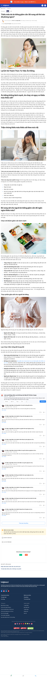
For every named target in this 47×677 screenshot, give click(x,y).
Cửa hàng (3, 599)
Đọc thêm (4, 410)
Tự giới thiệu (26, 605)
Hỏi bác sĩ (43, 401)
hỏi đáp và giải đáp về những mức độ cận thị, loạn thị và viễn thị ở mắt (20, 498)
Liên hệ (25, 613)
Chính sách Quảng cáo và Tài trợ (7, 611)
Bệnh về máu (3, 8)
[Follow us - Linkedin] (6, 591)
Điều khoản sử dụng (4, 605)
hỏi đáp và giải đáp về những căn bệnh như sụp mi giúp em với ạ (19, 475)
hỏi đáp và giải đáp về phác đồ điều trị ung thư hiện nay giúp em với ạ (20, 450)
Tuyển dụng (26, 609)
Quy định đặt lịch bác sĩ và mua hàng (8, 617)
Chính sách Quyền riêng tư (6, 607)
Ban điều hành (26, 607)
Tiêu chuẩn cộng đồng (5, 615)
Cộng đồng (26, 597)
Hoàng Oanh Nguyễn (7, 23)
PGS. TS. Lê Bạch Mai (16, 20)
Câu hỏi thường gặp (4, 613)
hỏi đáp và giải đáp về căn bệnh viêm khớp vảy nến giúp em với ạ (19, 439)
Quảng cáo (26, 611)
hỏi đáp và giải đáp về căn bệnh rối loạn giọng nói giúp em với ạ (19, 487)
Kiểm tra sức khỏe (27, 595)
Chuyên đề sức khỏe (5, 595)
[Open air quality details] (11, 676)
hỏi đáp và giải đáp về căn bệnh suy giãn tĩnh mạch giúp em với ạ (19, 428)
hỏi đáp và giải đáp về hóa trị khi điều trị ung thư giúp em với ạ (19, 462)
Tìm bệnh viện (3, 597)
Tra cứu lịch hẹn (27, 599)
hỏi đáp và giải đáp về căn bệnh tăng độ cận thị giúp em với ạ (18, 509)
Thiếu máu (9, 8)
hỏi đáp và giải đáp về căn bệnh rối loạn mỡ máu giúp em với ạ (18, 416)
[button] (23, 11)
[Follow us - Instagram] (4, 591)
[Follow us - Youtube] (8, 591)
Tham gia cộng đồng (23, 523)
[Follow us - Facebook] (1, 591)
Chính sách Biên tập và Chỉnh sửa (7, 609)
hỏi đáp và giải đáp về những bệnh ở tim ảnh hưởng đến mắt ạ (18, 405)
